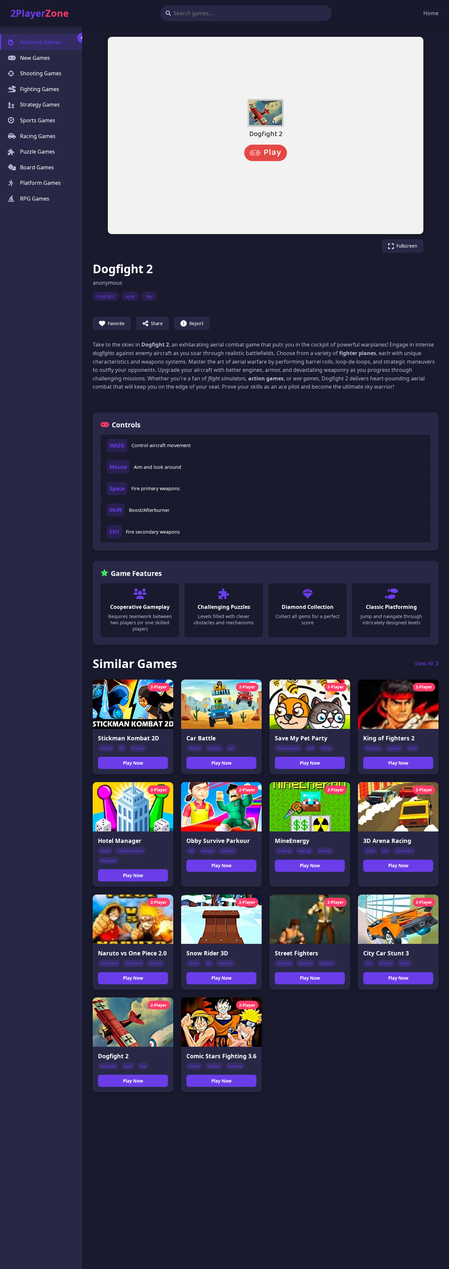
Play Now (133, 763)
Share (157, 323)
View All (424, 663)
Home (430, 13)
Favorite (116, 323)
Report (196, 323)
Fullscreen (406, 246)
